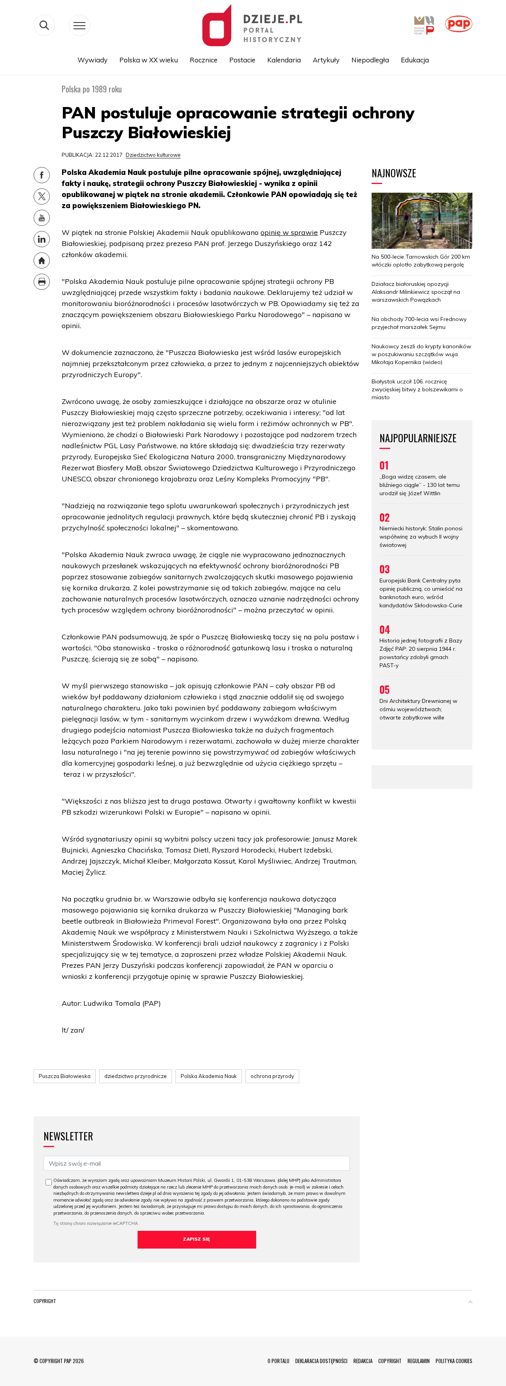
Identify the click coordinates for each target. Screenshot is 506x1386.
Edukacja (415, 60)
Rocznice (203, 60)
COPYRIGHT (390, 1361)
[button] (470, 1302)
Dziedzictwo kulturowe (153, 155)
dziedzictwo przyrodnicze (135, 1076)
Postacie (242, 60)
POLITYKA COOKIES (454, 1361)
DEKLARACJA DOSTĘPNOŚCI (321, 1361)
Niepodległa (370, 60)
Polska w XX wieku (148, 60)
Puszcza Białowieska (65, 1076)
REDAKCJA (362, 1361)
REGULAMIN (419, 1361)
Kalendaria (284, 60)
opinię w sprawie (289, 232)
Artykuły (326, 60)
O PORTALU (278, 1361)
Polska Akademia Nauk (209, 1076)
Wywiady (92, 60)
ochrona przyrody (272, 1076)
